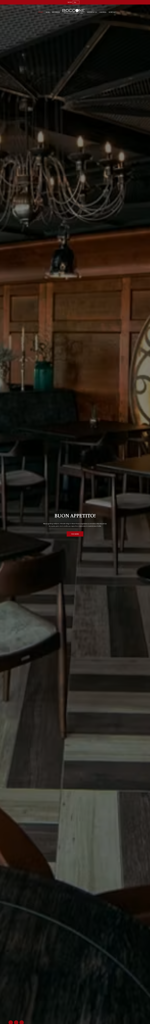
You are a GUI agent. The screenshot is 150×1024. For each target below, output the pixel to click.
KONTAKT (112, 12)
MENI (48, 12)
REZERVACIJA (92, 12)
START (40, 12)
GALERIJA (102, 12)
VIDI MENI (75, 534)
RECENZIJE (56, 12)
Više (75, 2)
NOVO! (70, 2)
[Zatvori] (147, 2)
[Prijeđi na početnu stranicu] (73, 12)
